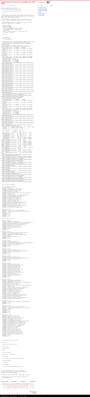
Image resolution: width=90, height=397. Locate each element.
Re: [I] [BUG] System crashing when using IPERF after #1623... (16, 385)
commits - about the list (43, 10)
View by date (23, 381)
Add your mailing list (13, 395)
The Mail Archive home (43, 7)
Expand (40, 12)
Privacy (25, 395)
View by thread (14, 381)
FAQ (18, 395)
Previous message (5, 381)
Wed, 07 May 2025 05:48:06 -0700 (10, 5)
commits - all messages (43, 9)
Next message (32, 381)
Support (22, 395)
